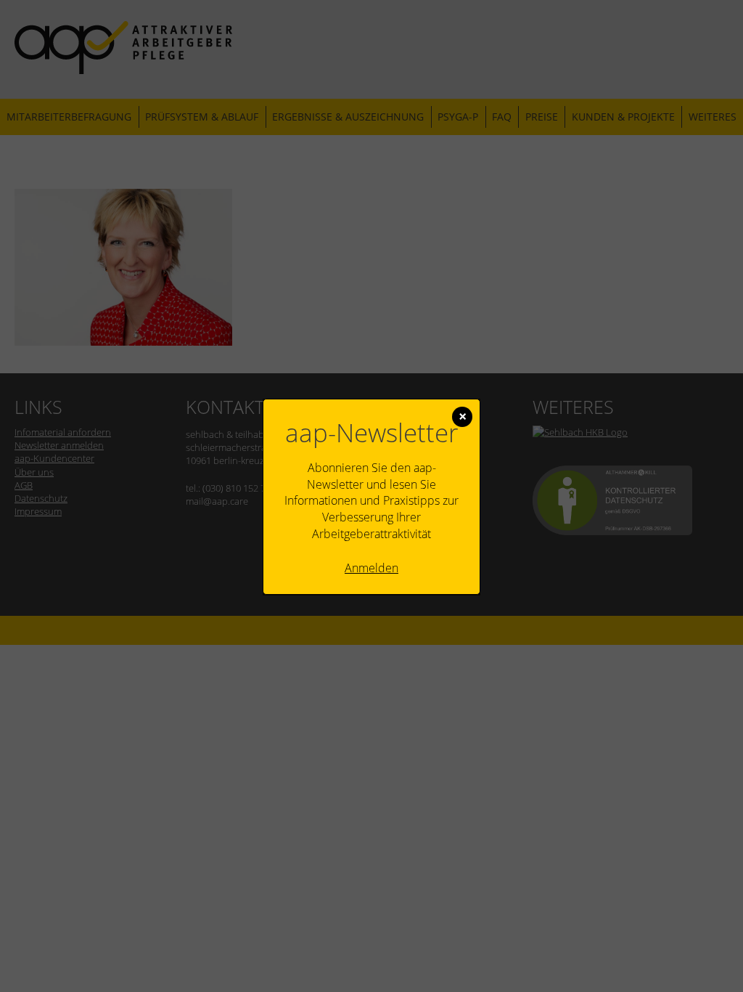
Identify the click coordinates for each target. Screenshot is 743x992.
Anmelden (371, 568)
